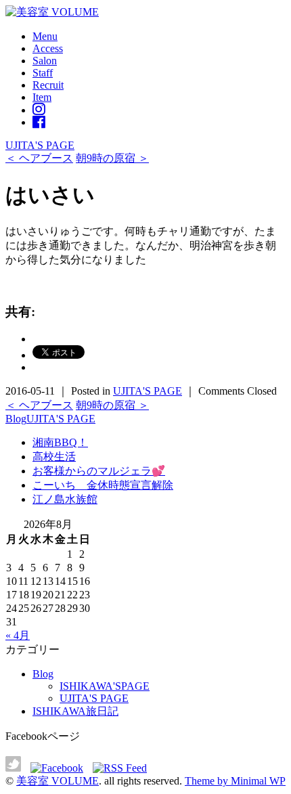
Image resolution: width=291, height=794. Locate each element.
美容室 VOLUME (57, 781)
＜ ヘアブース (39, 158)
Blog (15, 418)
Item (41, 97)
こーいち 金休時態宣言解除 (102, 485)
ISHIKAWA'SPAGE (105, 686)
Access (47, 48)
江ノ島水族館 (64, 499)
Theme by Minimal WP (235, 781)
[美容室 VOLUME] (52, 12)
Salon (44, 60)
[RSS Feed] (120, 768)
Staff (42, 73)
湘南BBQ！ (60, 442)
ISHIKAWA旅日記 (75, 711)
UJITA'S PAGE (39, 145)
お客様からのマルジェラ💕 (98, 471)
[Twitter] (16, 768)
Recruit (48, 85)
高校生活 (54, 456)
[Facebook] (38, 122)
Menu (45, 36)
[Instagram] (38, 110)
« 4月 (17, 635)
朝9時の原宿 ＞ (112, 158)
